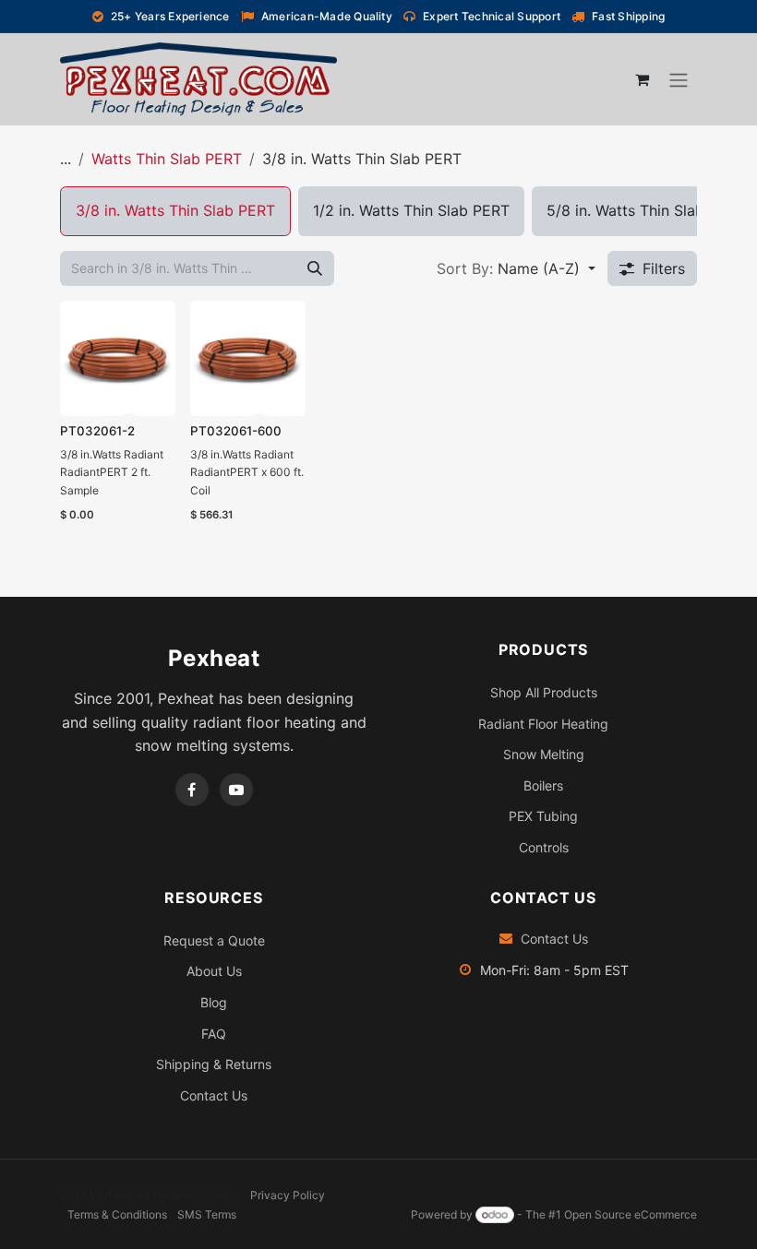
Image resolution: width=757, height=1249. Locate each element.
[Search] (314, 268)
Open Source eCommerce (630, 1214)
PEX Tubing (543, 816)
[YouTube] (236, 789)
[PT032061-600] (248, 358)
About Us (214, 971)
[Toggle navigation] (678, 79)
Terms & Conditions (117, 1214)
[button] (516, 268)
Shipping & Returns (213, 1064)
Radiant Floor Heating (543, 724)
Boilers (543, 785)
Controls (544, 847)
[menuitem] (175, 211)
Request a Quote (214, 940)
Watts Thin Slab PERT (166, 158)
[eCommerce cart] (641, 79)
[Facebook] (192, 789)
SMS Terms (206, 1214)
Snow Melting (543, 754)
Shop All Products (543, 692)
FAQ (213, 1033)
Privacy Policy (287, 1195)
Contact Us (213, 1095)
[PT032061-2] (117, 358)
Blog (213, 1002)
